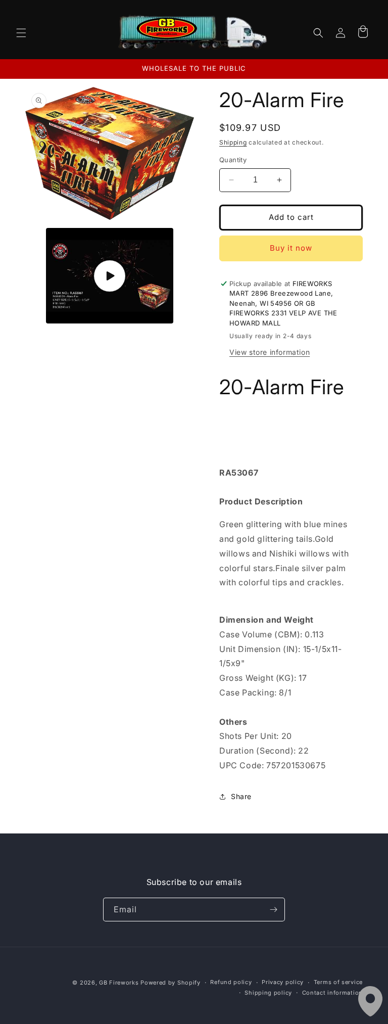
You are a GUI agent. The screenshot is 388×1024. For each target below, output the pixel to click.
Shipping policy (268, 992)
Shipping (233, 142)
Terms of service (338, 982)
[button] (21, 33)
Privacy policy (283, 982)
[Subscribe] (273, 909)
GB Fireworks (118, 982)
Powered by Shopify (170, 982)
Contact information (332, 992)
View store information (269, 352)
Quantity (233, 160)
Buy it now (291, 248)
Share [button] (241, 796)
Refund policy (231, 982)
